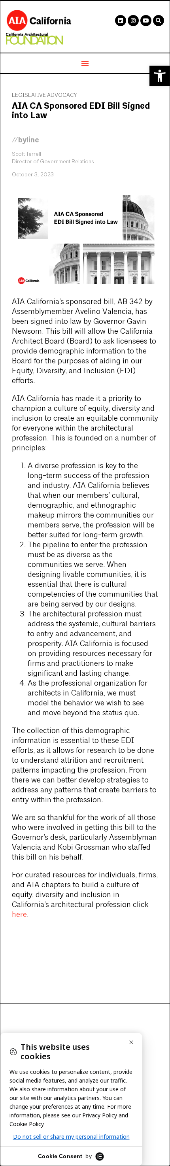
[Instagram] (133, 20)
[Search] (158, 20)
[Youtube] (145, 20)
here (19, 915)
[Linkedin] (120, 20)
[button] (159, 76)
